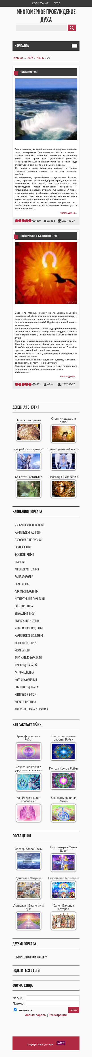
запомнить (25, 1010)
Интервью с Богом (25, 694)
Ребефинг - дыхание (27, 687)
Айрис (51, 220)
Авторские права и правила (31, 709)
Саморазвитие (23, 547)
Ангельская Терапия (27, 569)
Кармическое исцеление (29, 635)
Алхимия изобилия (26, 591)
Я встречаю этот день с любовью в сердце (39, 235)
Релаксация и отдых (27, 621)
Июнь (40, 58)
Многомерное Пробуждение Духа (46, 16)
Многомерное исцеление (29, 628)
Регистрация (40, 3)
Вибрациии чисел (25, 613)
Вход (57, 3)
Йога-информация (26, 680)
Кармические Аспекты (28, 532)
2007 (30, 58)
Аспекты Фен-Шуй (25, 643)
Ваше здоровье (24, 576)
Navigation (22, 46)
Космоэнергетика (25, 702)
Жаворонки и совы (29, 72)
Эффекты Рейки (24, 554)
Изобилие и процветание (30, 525)
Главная (18, 58)
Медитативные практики (30, 599)
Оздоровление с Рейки (28, 540)
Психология (22, 584)
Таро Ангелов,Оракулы (28, 657)
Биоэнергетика (24, 606)
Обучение (20, 562)
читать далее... (68, 213)
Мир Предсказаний (26, 665)
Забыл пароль (35, 1015)
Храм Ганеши (22, 650)
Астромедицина (24, 672)
